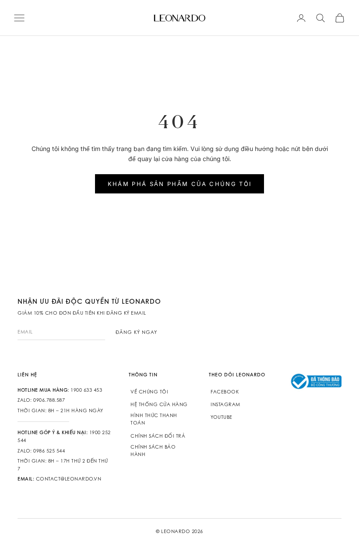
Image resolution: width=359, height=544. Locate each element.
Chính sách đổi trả (157, 435)
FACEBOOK (225, 391)
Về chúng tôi (149, 391)
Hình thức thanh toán (153, 419)
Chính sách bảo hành (153, 450)
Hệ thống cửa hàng (159, 404)
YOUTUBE (221, 417)
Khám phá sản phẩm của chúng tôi (180, 183)
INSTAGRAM (225, 404)
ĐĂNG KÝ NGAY (136, 332)
